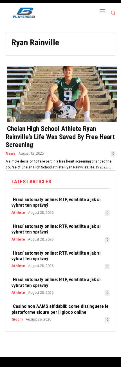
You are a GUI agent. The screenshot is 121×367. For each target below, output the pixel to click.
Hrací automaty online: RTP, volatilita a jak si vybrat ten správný (56, 202)
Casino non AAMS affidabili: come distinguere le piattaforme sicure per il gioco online (60, 309)
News (10, 153)
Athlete (18, 212)
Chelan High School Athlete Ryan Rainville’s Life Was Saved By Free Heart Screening (60, 137)
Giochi (17, 319)
